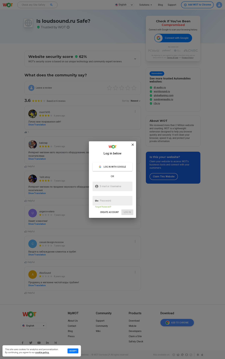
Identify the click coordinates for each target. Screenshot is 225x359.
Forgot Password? (103, 207)
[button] (109, 212)
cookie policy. (42, 352)
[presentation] (112, 179)
